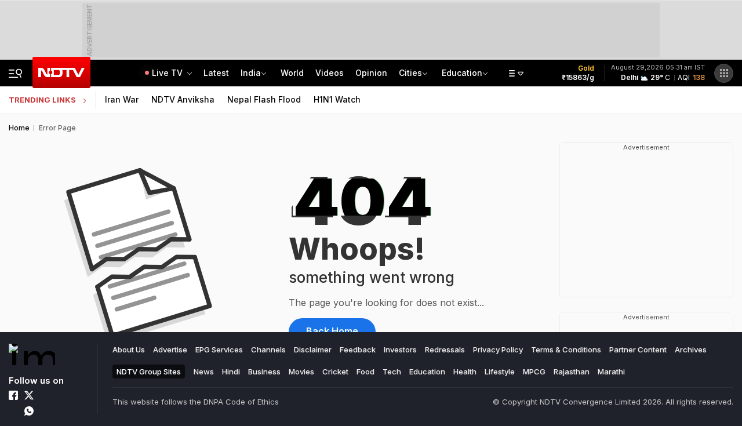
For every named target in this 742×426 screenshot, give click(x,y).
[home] (32, 354)
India (251, 73)
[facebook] (13, 395)
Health (465, 371)
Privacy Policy (498, 349)
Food (365, 371)
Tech (392, 371)
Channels (268, 349)
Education (462, 73)
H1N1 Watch (337, 99)
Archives (691, 349)
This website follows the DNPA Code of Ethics (195, 401)
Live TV (168, 73)
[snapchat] (60, 411)
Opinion (371, 73)
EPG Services (219, 349)
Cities (410, 73)
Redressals (445, 349)
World (292, 73)
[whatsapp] (29, 411)
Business (264, 371)
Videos (329, 73)
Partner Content (638, 349)
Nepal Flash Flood (264, 99)
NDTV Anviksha (182, 99)
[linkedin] (60, 395)
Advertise (170, 349)
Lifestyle (500, 371)
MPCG (534, 371)
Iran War (122, 99)
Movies (301, 371)
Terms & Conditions (566, 349)
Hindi (231, 371)
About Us (128, 349)
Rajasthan (572, 371)
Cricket (335, 371)
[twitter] (29, 395)
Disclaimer (313, 349)
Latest (216, 73)
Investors (400, 349)
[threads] (44, 411)
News (204, 371)
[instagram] (44, 395)
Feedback (358, 349)
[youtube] (13, 411)
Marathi (611, 371)
